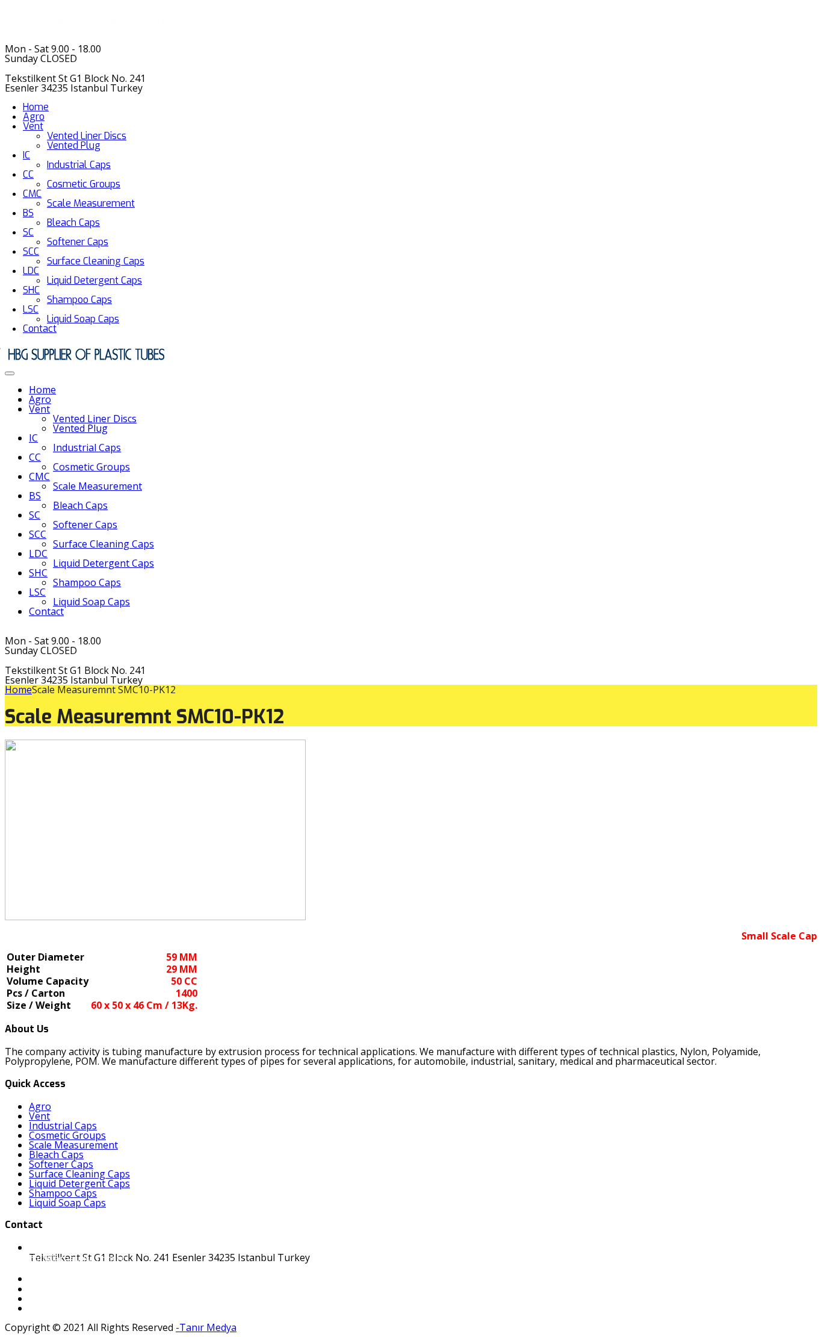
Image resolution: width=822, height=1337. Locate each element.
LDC (31, 270)
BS (28, 213)
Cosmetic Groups (83, 184)
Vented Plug (73, 145)
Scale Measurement (91, 203)
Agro (34, 116)
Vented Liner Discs (86, 135)
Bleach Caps (73, 222)
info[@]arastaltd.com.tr (73, 1258)
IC (26, 155)
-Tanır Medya (206, 1327)
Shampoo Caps (79, 299)
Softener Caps (77, 241)
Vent (33, 126)
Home (36, 107)
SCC (31, 251)
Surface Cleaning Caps (95, 261)
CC (28, 174)
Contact (40, 328)
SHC (31, 290)
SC (28, 232)
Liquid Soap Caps (83, 319)
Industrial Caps (79, 164)
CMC (32, 193)
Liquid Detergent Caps (94, 280)
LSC (31, 309)
